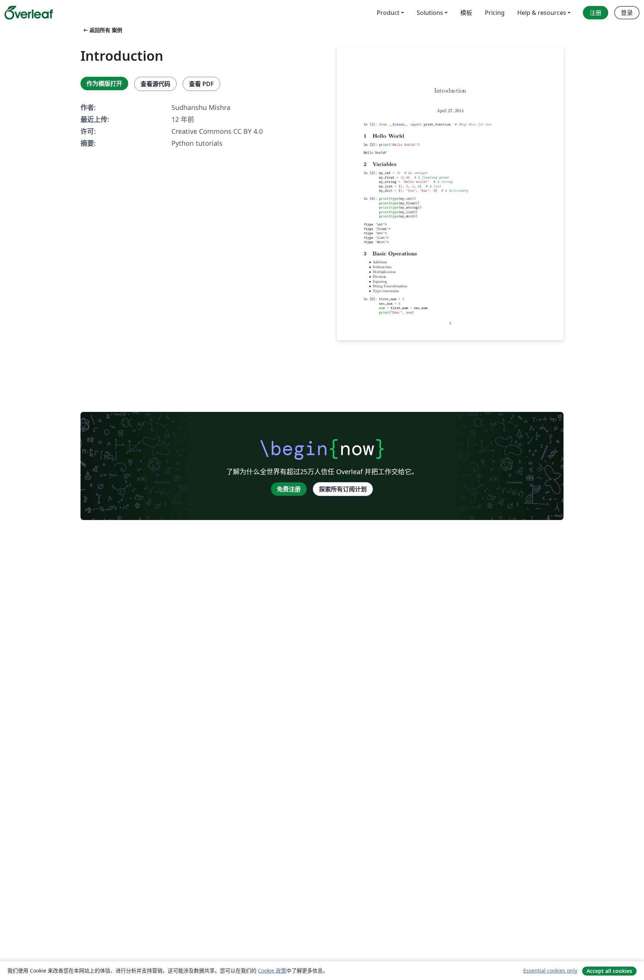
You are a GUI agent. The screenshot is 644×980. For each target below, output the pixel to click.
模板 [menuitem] (466, 13)
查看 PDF (201, 84)
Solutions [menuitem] (430, 13)
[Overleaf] (28, 12)
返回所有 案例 (102, 30)
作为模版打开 (104, 83)
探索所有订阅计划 (343, 489)
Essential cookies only (550, 970)
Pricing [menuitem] (495, 13)
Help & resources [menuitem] (541, 13)
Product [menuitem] (388, 13)
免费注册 (289, 489)
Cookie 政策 (272, 970)
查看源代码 (155, 84)
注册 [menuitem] (596, 13)
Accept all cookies (609, 970)
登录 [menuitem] (627, 13)
